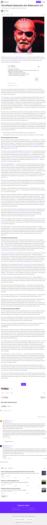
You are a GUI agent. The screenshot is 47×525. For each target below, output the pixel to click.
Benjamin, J (5, 445)
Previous (6, 397)
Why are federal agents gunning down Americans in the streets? (17, 471)
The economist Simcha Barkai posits (9, 253)
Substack (17, 522)
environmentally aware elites (7, 165)
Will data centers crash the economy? (11, 488)
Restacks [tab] (9, 406)
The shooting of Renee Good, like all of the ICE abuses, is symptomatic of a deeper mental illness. (20, 474)
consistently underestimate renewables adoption (25, 211)
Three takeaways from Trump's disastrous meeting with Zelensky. (15, 482)
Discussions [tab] (10, 468)
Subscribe (38, 2)
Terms (26, 516)
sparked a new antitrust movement (27, 264)
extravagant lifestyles (10, 146)
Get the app (29, 519)
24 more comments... (4, 462)
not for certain (6, 248)
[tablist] (6, 406)
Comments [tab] (4, 406)
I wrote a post (12, 97)
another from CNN (22, 60)
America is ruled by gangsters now (10, 480)
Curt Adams (5, 420)
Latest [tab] (5, 468)
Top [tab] (2, 468)
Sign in (43, 2)
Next (42, 397)
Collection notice (31, 516)
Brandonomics (29, 53)
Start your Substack (20, 519)
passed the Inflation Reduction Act (18, 57)
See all (3, 496)
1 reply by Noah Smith (8, 441)
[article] (23, 474)
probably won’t (12, 272)
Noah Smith (6, 10)
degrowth (33, 145)
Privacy (22, 516)
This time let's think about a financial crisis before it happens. (14, 490)
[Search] (45, 468)
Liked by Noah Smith (7, 422)
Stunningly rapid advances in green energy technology (18, 153)
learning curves (35, 159)
